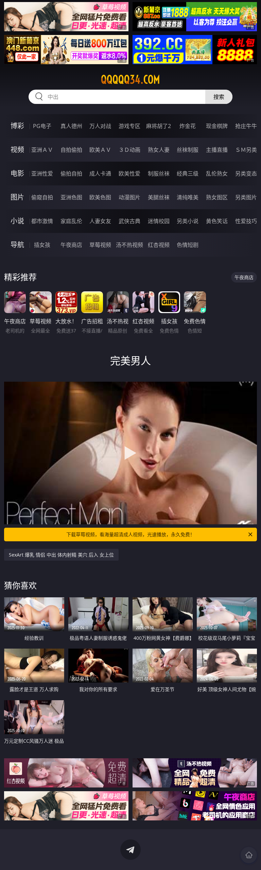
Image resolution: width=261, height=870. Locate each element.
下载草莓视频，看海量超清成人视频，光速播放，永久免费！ (130, 534)
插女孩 (42, 245)
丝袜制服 (187, 149)
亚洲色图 (71, 197)
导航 (17, 244)
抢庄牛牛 (246, 126)
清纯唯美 (187, 197)
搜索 (218, 97)
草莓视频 (100, 245)
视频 (17, 149)
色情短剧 (187, 245)
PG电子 (42, 126)
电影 (17, 173)
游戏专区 (129, 126)
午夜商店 (71, 245)
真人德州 (71, 126)
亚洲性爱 (42, 173)
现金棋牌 (217, 126)
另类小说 (187, 221)
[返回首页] (249, 855)
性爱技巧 (246, 221)
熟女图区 (217, 197)
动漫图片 (129, 197)
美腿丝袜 (159, 197)
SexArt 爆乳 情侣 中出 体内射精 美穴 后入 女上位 (61, 554)
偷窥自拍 (42, 197)
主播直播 (217, 149)
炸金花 (187, 126)
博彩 (17, 125)
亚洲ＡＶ (42, 149)
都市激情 (42, 221)
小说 (17, 220)
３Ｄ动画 (129, 149)
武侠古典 (129, 221)
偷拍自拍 (71, 173)
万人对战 (100, 126)
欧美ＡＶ (100, 149)
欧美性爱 (129, 173)
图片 (17, 197)
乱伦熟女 (217, 173)
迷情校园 (159, 221)
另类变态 (246, 173)
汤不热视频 (129, 245)
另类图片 (246, 197)
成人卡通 (100, 173)
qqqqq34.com (130, 79)
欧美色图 (100, 197)
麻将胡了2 (158, 126)
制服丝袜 (159, 173)
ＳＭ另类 (246, 149)
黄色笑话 (217, 221)
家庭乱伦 (71, 221)
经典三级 (187, 173)
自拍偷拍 (71, 149)
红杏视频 (159, 245)
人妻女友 (100, 221)
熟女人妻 (159, 149)
